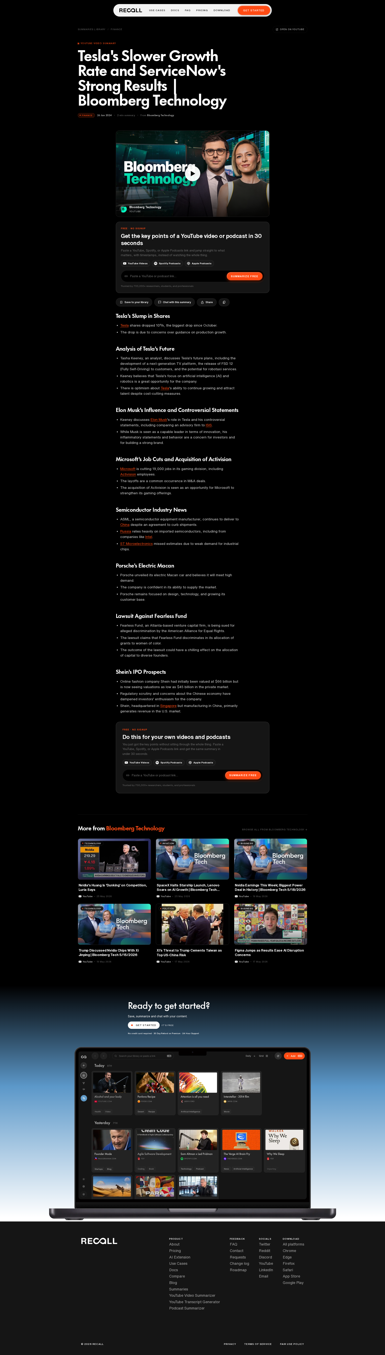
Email (263, 1276)
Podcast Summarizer (187, 1308)
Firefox (289, 1263)
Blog (173, 1282)
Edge (287, 1257)
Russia (125, 531)
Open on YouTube (292, 29)
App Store (291, 1276)
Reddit (264, 1250)
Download (222, 10)
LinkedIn (266, 1270)
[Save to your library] (145, 843)
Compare (177, 1276)
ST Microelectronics (136, 543)
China (125, 524)
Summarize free (244, 276)
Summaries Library (92, 29)
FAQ (188, 10)
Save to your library (136, 302)
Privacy (230, 1344)
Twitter (264, 1244)
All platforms (293, 1244)
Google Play (293, 1282)
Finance (116, 29)
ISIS (209, 425)
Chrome (289, 1250)
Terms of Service (258, 1344)
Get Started (253, 10)
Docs (175, 10)
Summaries (178, 1289)
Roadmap (238, 1270)
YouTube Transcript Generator (194, 1302)
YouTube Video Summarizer (192, 1295)
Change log (239, 1263)
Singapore (168, 705)
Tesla (124, 325)
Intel (148, 536)
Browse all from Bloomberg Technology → (274, 829)
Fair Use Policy (292, 1344)
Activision (128, 474)
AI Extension (179, 1257)
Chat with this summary (177, 302)
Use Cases (157, 10)
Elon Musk (159, 419)
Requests (238, 1257)
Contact (236, 1250)
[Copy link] (224, 302)
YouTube (266, 1263)
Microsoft (127, 468)
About (174, 1244)
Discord (265, 1257)
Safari (288, 1270)
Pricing (202, 10)
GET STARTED (146, 1025)
